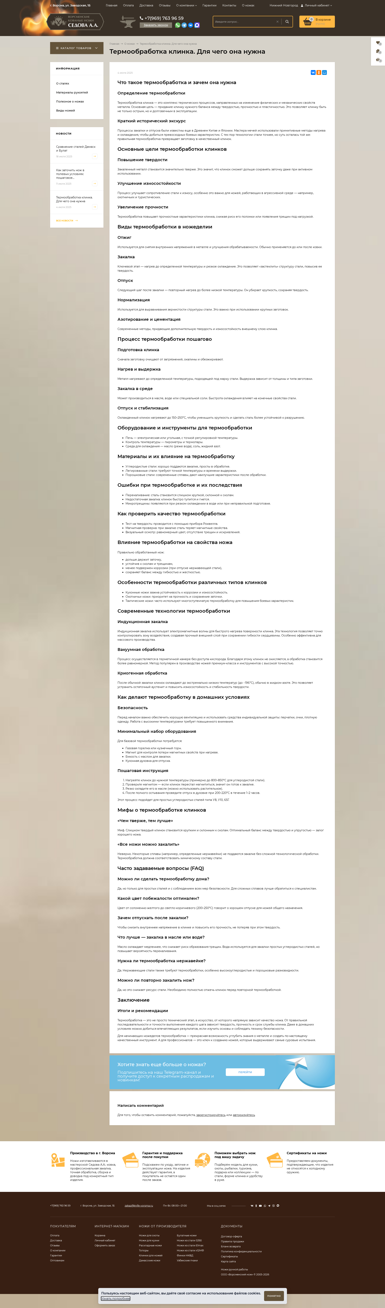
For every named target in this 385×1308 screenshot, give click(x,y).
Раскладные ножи (150, 1245)
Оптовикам (57, 1260)
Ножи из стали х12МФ (190, 1250)
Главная (111, 5)
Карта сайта (228, 1261)
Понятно (274, 1296)
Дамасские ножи (149, 1260)
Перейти (245, 1072)
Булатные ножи (187, 1235)
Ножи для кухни (149, 1240)
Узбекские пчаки (187, 1260)
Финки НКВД (185, 1255)
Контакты (229, 5)
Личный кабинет (105, 1240)
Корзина (100, 1235)
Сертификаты (229, 1256)
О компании (185, 5)
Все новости (65, 220)
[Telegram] (184, 25)
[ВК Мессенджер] (190, 25)
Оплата (128, 5)
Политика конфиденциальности (241, 1251)
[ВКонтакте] (313, 72)
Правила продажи (232, 1241)
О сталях (62, 83)
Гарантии (210, 5)
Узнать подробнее (115, 1298)
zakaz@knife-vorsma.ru (139, 1205)
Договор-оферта (231, 1236)
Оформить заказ (105, 1245)
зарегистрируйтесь (211, 1115)
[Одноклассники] (318, 72)
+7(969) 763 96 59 (164, 18)
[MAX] (197, 25)
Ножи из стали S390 (189, 1240)
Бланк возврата (231, 1246)
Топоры (143, 1250)
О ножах (248, 5)
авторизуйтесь (244, 1115)
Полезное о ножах (70, 101)
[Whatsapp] (177, 25)
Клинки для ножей (150, 1255)
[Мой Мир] (324, 72)
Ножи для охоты (149, 1235)
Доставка (146, 5)
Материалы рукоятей (72, 92)
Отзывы (164, 5)
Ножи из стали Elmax (190, 1245)
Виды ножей (65, 110)
